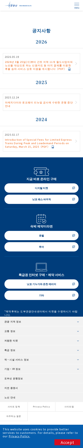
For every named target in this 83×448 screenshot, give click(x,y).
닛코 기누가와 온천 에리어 (41, 284)
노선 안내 (9, 397)
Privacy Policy (41, 406)
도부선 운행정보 (13, 378)
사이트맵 (69, 406)
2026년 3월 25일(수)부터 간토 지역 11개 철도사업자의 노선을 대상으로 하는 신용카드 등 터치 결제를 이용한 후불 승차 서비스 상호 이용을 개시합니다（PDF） (39, 65)
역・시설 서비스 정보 (16, 359)
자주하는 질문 (13, 416)
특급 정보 (9, 350)
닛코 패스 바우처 (41, 199)
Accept (67, 442)
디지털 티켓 (41, 188)
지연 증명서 (11, 387)
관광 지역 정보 (12, 321)
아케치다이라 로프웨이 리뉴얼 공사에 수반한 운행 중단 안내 (39, 104)
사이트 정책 (14, 406)
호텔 (41, 235)
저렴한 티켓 (11, 340)
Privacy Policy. (19, 436)
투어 (41, 247)
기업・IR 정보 (12, 368)
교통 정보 (9, 331)
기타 (41, 295)
